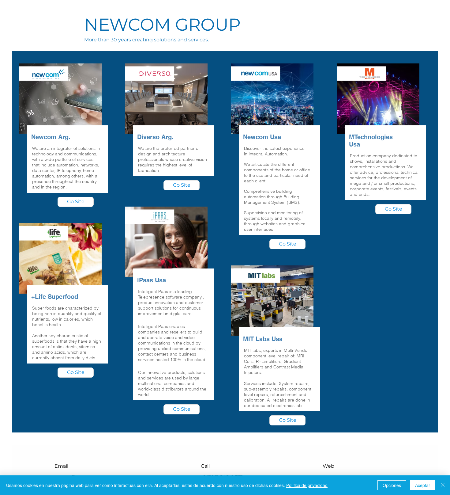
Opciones (392, 485)
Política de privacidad (307, 485)
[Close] (442, 485)
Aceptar (422, 485)
